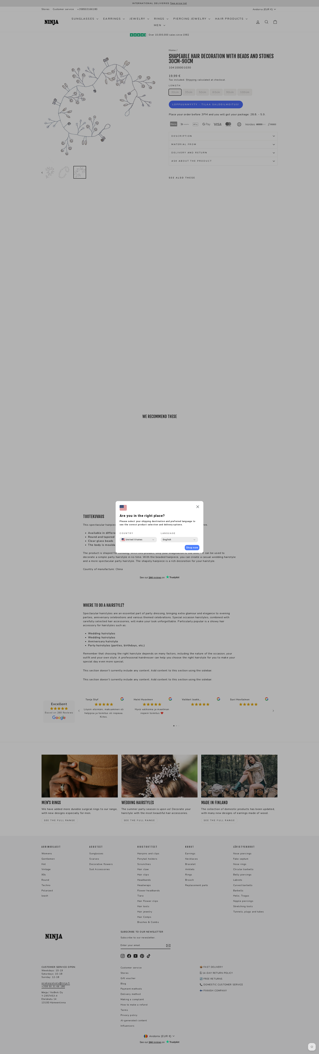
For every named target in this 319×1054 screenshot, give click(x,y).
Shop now (192, 547)
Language (168, 533)
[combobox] (132, 539)
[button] (197, 507)
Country (126, 533)
